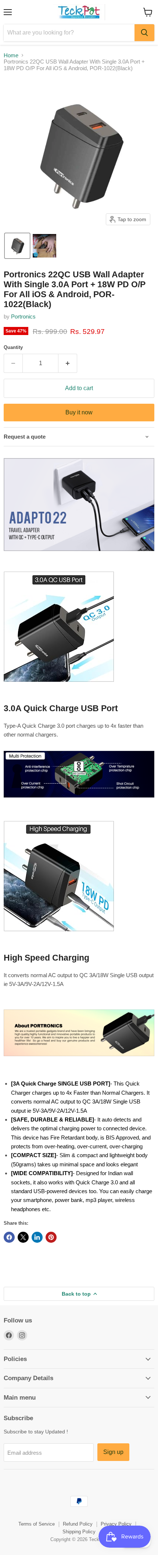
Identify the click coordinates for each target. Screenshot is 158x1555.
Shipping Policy (79, 1531)
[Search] (144, 32)
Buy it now (79, 412)
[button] (17, 245)
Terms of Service (36, 1524)
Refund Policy (78, 1524)
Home (11, 55)
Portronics (23, 316)
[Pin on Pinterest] (51, 1237)
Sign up (113, 1452)
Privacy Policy (116, 1524)
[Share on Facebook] (9, 1237)
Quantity (13, 347)
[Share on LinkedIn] (37, 1237)
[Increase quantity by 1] (67, 363)
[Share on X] (23, 1237)
